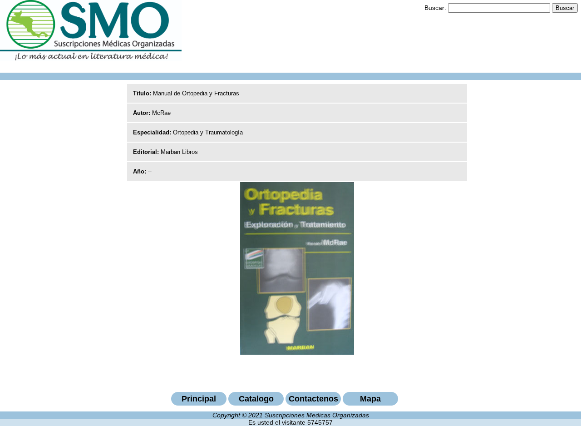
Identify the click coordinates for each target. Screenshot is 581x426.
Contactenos (313, 398)
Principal (199, 398)
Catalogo (256, 398)
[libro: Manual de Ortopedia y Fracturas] (297, 352)
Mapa (370, 398)
